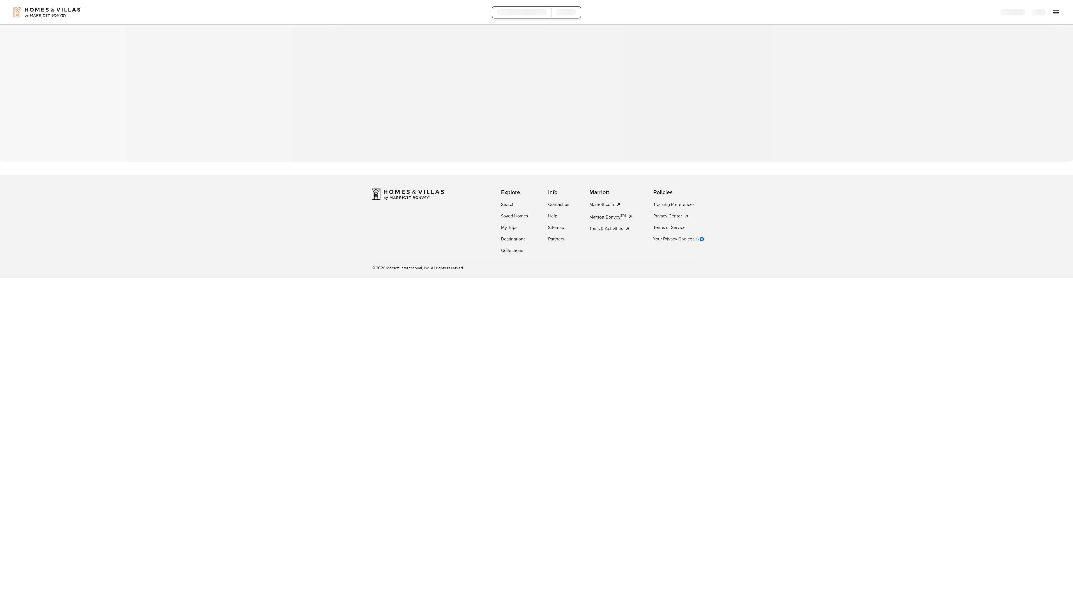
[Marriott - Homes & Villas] (408, 194)
